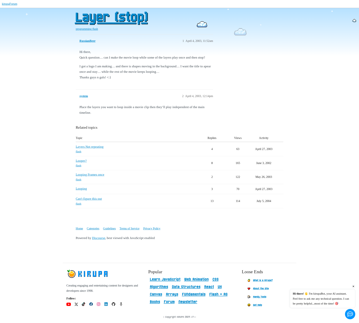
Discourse (98, 238)
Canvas (156, 294)
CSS (215, 279)
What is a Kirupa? (263, 280)
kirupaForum (9, 3)
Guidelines (109, 228)
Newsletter (187, 302)
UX (220, 287)
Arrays (172, 294)
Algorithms (159, 287)
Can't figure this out (89, 198)
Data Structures (186, 287)
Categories (93, 228)
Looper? (81, 161)
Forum (169, 302)
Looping (81, 188)
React (209, 287)
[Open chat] (350, 314)
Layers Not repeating (90, 147)
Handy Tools (259, 296)
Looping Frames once (90, 174)
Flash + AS (218, 294)
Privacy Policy (151, 228)
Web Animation (196, 279)
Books (155, 302)
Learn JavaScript (165, 279)
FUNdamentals (193, 294)
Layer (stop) (111, 18)
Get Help (257, 305)
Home (79, 228)
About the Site (261, 288)
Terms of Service (129, 228)
